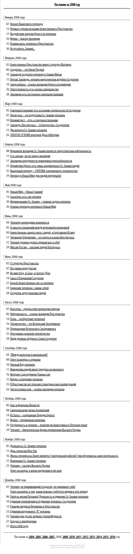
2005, (39, 537)
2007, (52, 537)
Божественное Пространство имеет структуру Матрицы (40, 65)
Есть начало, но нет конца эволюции (30, 156)
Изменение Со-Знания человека (28, 461)
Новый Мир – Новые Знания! (26, 192)
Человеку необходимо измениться (29, 222)
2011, (79, 537)
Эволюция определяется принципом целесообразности (41, 161)
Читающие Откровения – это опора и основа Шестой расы (42, 237)
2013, (93, 537)
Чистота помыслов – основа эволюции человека (37, 389)
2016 (112, 537)
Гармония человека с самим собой (29, 288)
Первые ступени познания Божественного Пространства (41, 29)
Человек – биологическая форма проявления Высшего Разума (45, 430)
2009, (66, 537)
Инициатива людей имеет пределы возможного (37, 369)
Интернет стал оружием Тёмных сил (30, 374)
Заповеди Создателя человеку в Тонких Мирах (36, 74)
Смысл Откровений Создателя (27, 278)
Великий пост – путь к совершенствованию (34, 120)
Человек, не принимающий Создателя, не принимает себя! (42, 487)
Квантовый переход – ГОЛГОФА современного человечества (44, 171)
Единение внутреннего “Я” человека (30, 511)
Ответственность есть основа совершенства (34, 89)
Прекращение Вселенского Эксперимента (33, 329)
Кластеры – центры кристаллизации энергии (35, 309)
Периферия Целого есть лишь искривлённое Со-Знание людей (44, 166)
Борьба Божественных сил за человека (32, 283)
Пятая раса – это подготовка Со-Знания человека (37, 115)
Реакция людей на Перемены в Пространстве (35, 506)
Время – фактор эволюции (25, 39)
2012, (86, 537)
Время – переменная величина (27, 420)
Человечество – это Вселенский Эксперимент (35, 324)
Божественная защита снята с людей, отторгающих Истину (42, 232)
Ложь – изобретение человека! (27, 319)
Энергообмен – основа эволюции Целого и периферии (40, 84)
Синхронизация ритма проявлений (29, 410)
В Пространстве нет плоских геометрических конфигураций (43, 384)
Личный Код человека (22, 365)
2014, (99, 537)
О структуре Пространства (24, 263)
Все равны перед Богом (23, 268)
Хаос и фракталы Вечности (24, 405)
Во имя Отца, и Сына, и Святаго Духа (30, 273)
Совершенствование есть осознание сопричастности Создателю (45, 110)
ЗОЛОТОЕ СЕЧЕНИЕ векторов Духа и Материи (34, 135)
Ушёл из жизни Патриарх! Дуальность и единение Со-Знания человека (49, 497)
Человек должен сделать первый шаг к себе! (35, 242)
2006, (45, 537)
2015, (106, 537)
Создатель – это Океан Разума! (27, 70)
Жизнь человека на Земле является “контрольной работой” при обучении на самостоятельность (64, 456)
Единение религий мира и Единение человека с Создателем (43, 501)
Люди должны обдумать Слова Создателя (33, 339)
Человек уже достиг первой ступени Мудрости (35, 516)
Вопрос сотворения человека (26, 379)
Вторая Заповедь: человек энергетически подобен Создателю (44, 79)
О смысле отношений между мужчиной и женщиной (39, 227)
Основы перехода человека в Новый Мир (33, 207)
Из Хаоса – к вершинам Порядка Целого (32, 415)
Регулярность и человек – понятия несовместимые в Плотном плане (48, 425)
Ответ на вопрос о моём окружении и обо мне (36, 471)
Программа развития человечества (30, 334)
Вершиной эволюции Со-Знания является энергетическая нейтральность (50, 151)
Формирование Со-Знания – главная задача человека (40, 202)
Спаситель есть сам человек (25, 197)
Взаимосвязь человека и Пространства (32, 44)
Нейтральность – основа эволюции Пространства (37, 314)
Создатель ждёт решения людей (28, 293)
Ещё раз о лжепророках (23, 521)
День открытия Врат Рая (23, 451)
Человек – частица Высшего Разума (30, 466)
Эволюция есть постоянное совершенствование (36, 94)
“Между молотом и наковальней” (29, 355)
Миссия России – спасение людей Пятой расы (35, 247)
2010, (72, 537)
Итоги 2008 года (19, 526)
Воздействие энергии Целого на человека (33, 34)
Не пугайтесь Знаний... (22, 49)
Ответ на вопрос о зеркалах (25, 359)
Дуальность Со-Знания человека (28, 446)
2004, (32, 537)
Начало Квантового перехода (26, 24)
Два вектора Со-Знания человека (28, 130)
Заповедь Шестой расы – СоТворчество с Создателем (39, 125)
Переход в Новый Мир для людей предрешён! (35, 176)
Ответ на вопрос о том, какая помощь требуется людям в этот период (49, 492)
